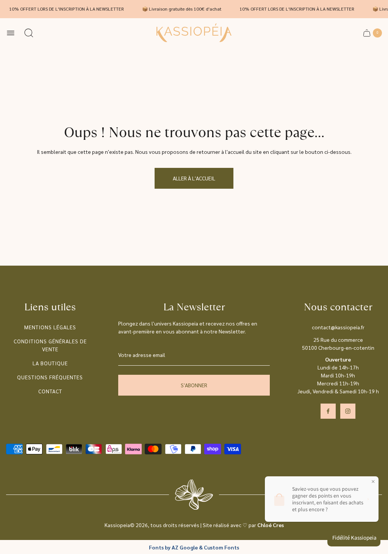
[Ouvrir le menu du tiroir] (10, 33)
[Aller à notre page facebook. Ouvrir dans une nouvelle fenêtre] (328, 411)
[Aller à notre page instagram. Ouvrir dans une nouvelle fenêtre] (347, 411)
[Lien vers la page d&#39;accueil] (194, 494)
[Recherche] (28, 33)
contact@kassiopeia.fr (338, 327)
